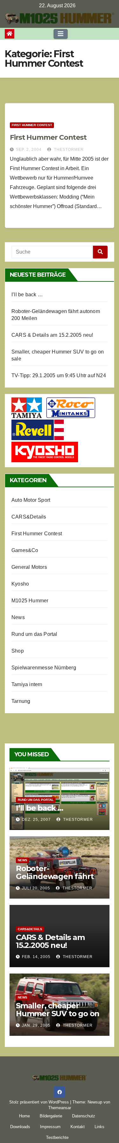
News (18, 617)
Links (99, 1126)
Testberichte (57, 1137)
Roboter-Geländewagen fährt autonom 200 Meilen (54, 876)
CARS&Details (28, 516)
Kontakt (77, 1126)
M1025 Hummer (29, 600)
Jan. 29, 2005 (36, 1025)
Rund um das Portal (34, 634)
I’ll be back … (27, 294)
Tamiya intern (27, 684)
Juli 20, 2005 (36, 888)
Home (24, 1116)
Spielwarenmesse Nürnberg (43, 667)
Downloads (20, 1126)
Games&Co (24, 550)
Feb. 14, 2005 (36, 957)
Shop (17, 651)
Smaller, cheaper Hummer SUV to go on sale (57, 1013)
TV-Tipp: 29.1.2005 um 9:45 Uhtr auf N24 (58, 375)
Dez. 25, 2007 (36, 819)
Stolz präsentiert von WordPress (39, 1102)
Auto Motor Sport (30, 500)
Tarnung (20, 701)
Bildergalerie (51, 1116)
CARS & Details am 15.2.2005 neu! (52, 335)
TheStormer (68, 149)
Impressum (50, 1126)
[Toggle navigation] (61, 34)
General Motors (29, 567)
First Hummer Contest (32, 125)
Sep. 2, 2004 (29, 149)
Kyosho (20, 584)
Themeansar (59, 1107)
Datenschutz (83, 1116)
